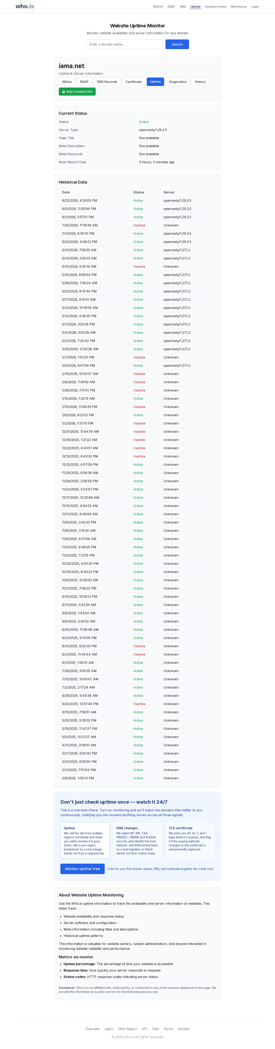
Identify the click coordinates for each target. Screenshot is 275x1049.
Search (177, 44)
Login (255, 6)
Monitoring (238, 6)
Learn (108, 1029)
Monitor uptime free (82, 869)
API (144, 1029)
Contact (184, 1029)
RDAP (171, 6)
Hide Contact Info (79, 92)
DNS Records (107, 82)
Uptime (196, 6)
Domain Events (215, 6)
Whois (67, 82)
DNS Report (127, 1029)
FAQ (155, 1029)
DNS (183, 6)
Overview (92, 1029)
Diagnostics (178, 82)
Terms (168, 1029)
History (200, 82)
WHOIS (158, 6)
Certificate (134, 82)
